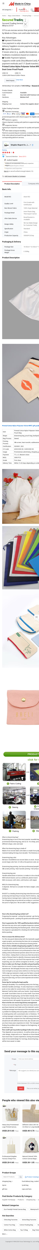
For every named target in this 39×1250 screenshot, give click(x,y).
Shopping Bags (26, 15)
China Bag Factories (10, 1220)
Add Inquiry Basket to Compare (15, 176)
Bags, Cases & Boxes (14, 15)
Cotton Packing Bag (26, 1225)
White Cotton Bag (10, 1230)
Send (20, 1088)
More (4, 1234)
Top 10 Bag (24, 1230)
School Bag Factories (29, 1220)
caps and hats (26, 1189)
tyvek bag (25, 1185)
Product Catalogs (33, 1177)
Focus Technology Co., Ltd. (27, 1241)
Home (4, 15)
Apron (4, 1185)
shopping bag (6, 1181)
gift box (4, 1189)
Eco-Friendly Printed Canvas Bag (15, 1209)
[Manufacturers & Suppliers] (19, 4)
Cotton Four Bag (9, 1225)
